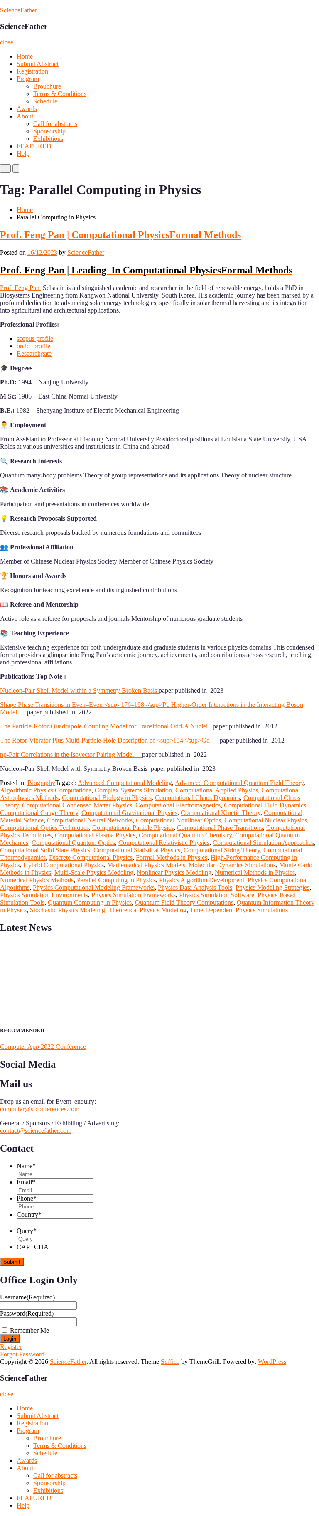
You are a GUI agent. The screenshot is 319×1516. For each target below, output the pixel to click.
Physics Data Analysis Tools (195, 887)
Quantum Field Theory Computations (184, 902)
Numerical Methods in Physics (255, 872)
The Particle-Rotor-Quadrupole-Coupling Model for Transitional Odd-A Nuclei (106, 726)
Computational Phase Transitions (220, 827)
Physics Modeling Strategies (272, 887)
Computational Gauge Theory (39, 812)
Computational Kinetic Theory (220, 812)
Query (27, 1230)
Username (27, 1297)
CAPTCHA (33, 1246)
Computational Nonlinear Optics (178, 820)
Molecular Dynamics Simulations (232, 865)
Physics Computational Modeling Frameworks (94, 887)
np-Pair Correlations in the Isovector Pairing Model (71, 754)
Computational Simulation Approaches (263, 842)
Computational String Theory (222, 850)
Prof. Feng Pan (20, 287)
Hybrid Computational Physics (63, 865)
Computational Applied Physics (216, 790)
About (25, 116)
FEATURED (34, 146)
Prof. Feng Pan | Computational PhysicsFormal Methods (120, 234)
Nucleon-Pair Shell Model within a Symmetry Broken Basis (79, 690)
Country (29, 1214)
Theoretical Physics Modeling (147, 909)
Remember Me (29, 1330)
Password (27, 1313)
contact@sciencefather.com (35, 1130)
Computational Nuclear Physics (265, 820)
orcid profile (33, 345)
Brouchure (47, 86)
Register (11, 1346)
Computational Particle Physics (133, 827)
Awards (27, 108)
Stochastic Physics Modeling (67, 909)
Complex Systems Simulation (133, 790)
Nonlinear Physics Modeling (174, 872)
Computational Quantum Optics (73, 842)
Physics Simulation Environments (44, 894)
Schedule (45, 101)
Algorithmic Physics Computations (45, 790)
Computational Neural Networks (90, 820)
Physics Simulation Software (216, 894)
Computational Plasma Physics (95, 835)
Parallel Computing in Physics (116, 880)
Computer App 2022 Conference (43, 1046)
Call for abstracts (55, 123)
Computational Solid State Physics (45, 850)
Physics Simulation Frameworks (133, 894)
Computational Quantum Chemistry (185, 835)
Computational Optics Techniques (44, 827)
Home (25, 56)
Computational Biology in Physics (107, 797)
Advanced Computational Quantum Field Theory (239, 782)
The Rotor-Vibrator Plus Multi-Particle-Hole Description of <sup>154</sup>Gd (110, 740)
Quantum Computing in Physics (90, 902)
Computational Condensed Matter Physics (77, 805)
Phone (27, 1198)
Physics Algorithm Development (201, 880)
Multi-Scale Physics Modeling (93, 872)
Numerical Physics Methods (37, 880)
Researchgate (34, 353)
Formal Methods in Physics (171, 857)
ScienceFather (18, 10)
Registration (32, 71)
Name (26, 1165)
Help (23, 153)
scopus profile (35, 338)
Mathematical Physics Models (146, 865)
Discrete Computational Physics (91, 857)
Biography (41, 782)
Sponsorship (49, 131)
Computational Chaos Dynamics (197, 797)
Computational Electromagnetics (178, 805)
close (6, 42)
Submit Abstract (38, 63)
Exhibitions (48, 138)
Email (26, 1182)
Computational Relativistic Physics (163, 842)
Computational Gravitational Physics (129, 812)
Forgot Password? (23, 1354)
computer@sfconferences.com (39, 1108)
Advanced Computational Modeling (125, 782)
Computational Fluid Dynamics (265, 805)
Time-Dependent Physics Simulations (239, 909)
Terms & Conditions (59, 93)
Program (28, 78)
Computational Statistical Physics (136, 850)
